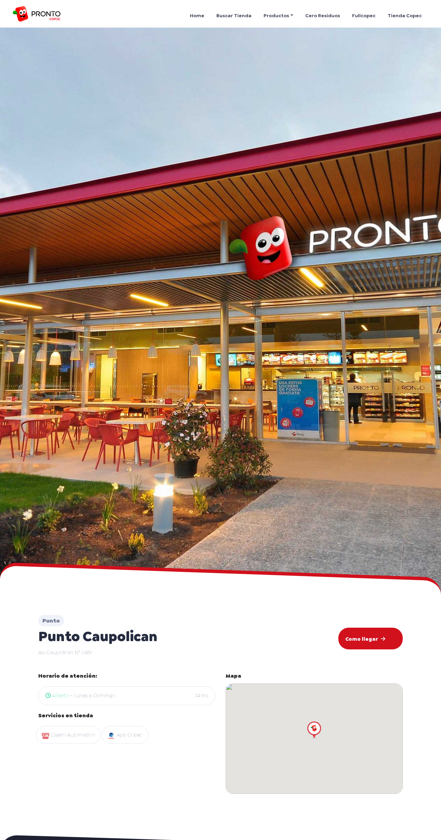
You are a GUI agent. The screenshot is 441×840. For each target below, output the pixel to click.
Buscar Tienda (234, 15)
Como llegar (361, 639)
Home (197, 15)
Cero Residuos (322, 15)
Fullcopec (364, 15)
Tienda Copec (405, 15)
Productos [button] (276, 15)
